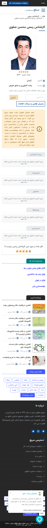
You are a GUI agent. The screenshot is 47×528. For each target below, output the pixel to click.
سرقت (7, 379)
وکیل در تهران (40, 280)
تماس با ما (38, 456)
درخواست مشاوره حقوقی (33, 471)
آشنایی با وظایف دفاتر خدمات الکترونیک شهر (20, 346)
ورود (4, 3)
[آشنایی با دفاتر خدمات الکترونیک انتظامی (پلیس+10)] (39, 334)
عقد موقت (25, 384)
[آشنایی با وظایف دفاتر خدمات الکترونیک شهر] (39, 347)
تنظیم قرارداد (38, 384)
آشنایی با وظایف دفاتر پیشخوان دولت (17, 305)
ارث (42, 389)
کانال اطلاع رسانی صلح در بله (34, 268)
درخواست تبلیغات (36, 461)
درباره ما (39, 476)
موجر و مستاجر (37, 379)
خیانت (23, 389)
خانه (43, 16)
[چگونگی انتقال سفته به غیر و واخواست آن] (39, 360)
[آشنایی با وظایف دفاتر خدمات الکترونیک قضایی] (39, 321)
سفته (26, 379)
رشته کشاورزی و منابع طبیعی (20, 85)
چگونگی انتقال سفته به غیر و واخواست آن (17, 359)
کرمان (29, 80)
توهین (16, 379)
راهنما (43, 3)
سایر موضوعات (27, 395)
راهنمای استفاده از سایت (33, 451)
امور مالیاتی (12, 384)
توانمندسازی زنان (38, 286)
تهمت (14, 389)
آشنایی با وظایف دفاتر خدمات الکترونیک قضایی (20, 320)
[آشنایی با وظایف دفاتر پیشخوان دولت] (39, 308)
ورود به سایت (37, 466)
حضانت (40, 395)
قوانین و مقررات (36, 481)
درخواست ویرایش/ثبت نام (18, 3)
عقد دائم (33, 389)
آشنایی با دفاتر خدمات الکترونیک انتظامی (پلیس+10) (19, 333)
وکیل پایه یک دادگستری (36, 274)
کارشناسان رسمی (33, 16)
